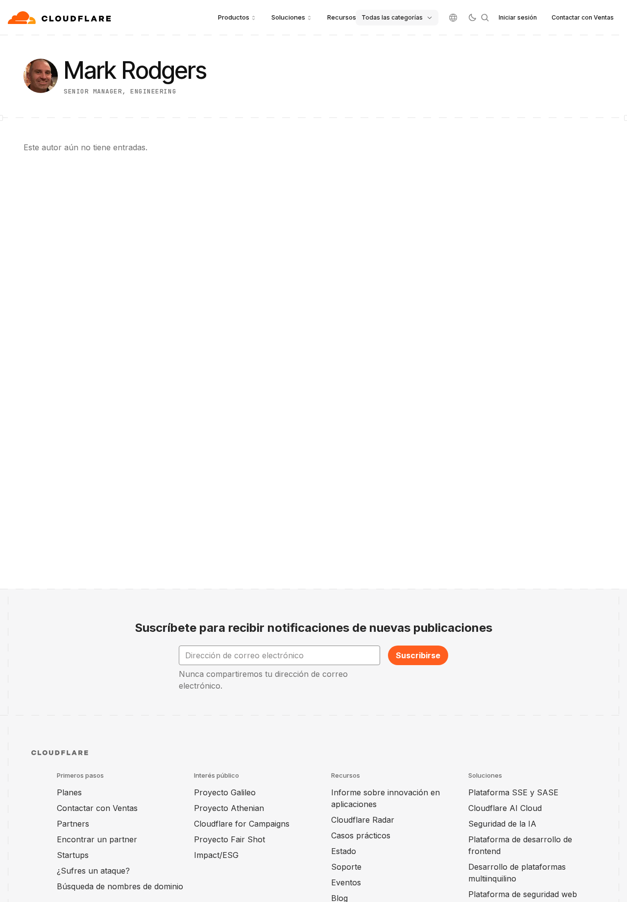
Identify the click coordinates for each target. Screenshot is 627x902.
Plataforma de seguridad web (522, 894)
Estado (343, 851)
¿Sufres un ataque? (93, 871)
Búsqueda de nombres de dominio (120, 886)
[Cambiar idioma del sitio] (453, 17)
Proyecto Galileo (225, 792)
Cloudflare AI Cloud (505, 808)
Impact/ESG (216, 855)
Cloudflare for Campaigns (241, 824)
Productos (233, 17)
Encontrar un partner (97, 839)
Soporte (346, 867)
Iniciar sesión (518, 17)
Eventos (346, 882)
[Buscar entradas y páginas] (485, 17)
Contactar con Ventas (583, 17)
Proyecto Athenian (229, 808)
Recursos (341, 17)
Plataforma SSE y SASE (513, 792)
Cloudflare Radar (362, 820)
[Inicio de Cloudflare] (60, 17)
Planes (69, 792)
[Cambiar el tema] (472, 17)
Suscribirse (418, 655)
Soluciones (288, 17)
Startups (73, 855)
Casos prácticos (360, 835)
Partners (73, 824)
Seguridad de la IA (502, 824)
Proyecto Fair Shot (229, 839)
